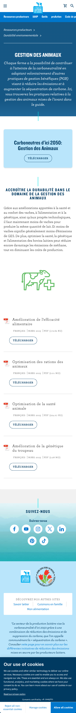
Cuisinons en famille (50, 604)
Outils (45, 16)
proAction (56, 16)
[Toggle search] (72, 6)
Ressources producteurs (16, 16)
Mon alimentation (38, 609)
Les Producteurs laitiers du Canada (38, 7)
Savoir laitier (21, 604)
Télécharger (38, 158)
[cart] (65, 6)
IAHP (35, 16)
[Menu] (5, 6)
